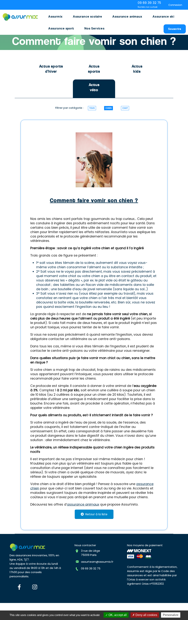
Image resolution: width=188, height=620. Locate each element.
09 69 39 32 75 (90, 568)
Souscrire (174, 29)
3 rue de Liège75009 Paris (90, 553)
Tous (92, 108)
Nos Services (94, 28)
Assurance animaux (127, 16)
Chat (125, 108)
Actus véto (94, 87)
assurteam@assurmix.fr (97, 562)
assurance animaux (83, 504)
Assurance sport (61, 28)
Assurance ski (163, 16)
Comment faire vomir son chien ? (94, 200)
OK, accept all (117, 615)
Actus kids (137, 69)
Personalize (170, 615)
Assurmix (55, 16)
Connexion (175, 5)
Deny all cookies (146, 615)
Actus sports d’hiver (51, 69)
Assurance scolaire (87, 16)
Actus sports (94, 69)
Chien (108, 108)
